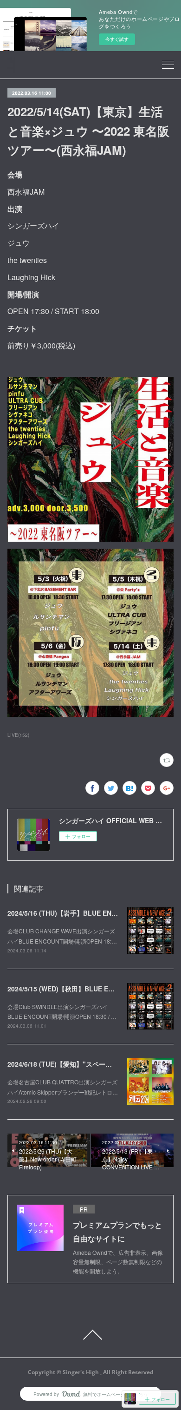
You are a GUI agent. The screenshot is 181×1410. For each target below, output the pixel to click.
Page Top (90, 1335)
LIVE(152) (18, 735)
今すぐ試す (117, 39)
